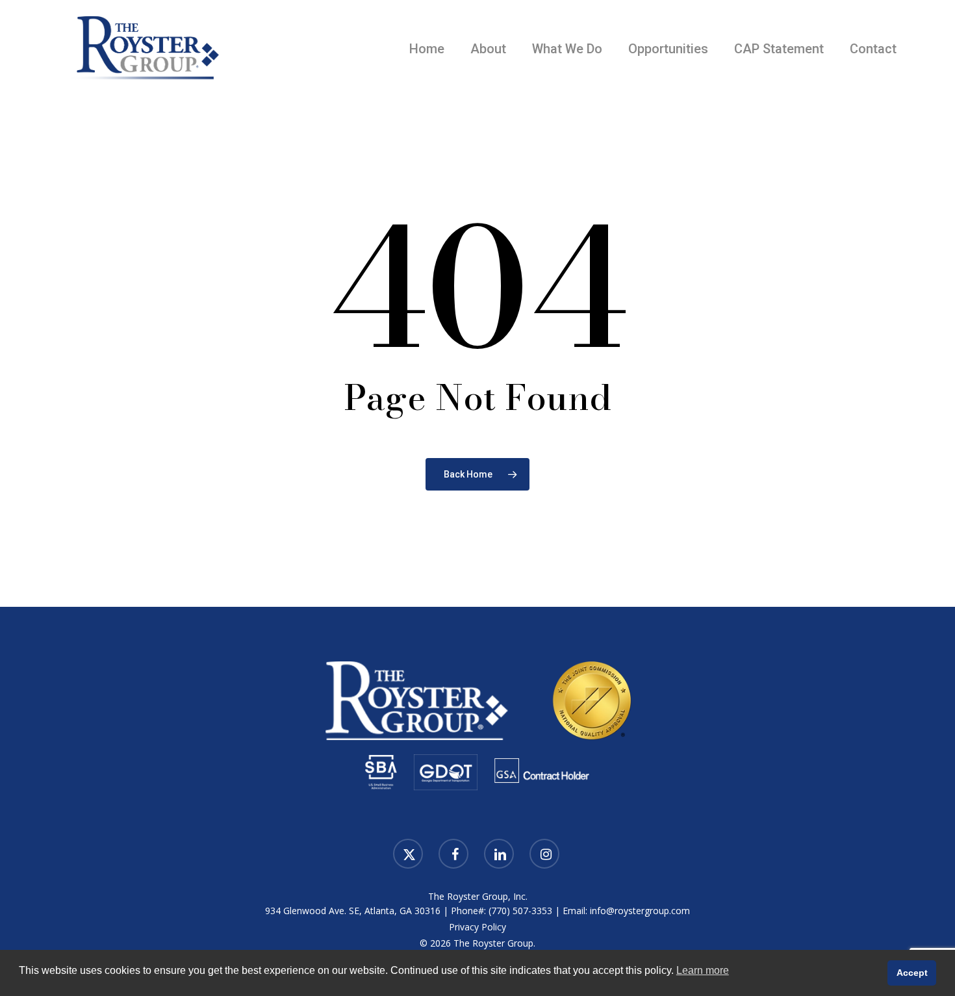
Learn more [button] (702, 970)
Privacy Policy (477, 927)
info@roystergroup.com (640, 910)
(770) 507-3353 (520, 910)
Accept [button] (912, 972)
